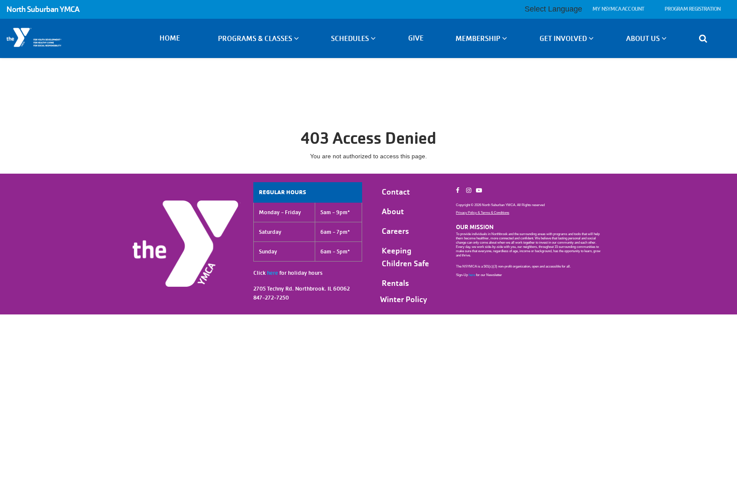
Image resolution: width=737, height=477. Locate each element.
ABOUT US (644, 39)
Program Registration (692, 8)
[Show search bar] (706, 38)
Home (170, 38)
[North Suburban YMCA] (61, 37)
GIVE (416, 38)
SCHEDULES (351, 39)
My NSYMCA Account (618, 8)
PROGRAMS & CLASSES (256, 39)
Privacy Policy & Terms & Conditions (482, 213)
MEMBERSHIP (479, 39)
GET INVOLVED (564, 39)
